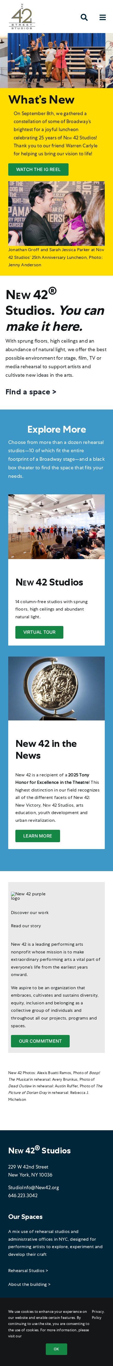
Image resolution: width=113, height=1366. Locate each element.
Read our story (26, 926)
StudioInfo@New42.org (33, 1188)
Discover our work (30, 912)
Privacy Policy (98, 1314)
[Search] (84, 19)
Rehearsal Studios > (28, 1270)
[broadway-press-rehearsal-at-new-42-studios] (56, 496)
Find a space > (30, 392)
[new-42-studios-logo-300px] (22, 5)
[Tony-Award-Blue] (56, 659)
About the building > (29, 1284)
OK (56, 1349)
